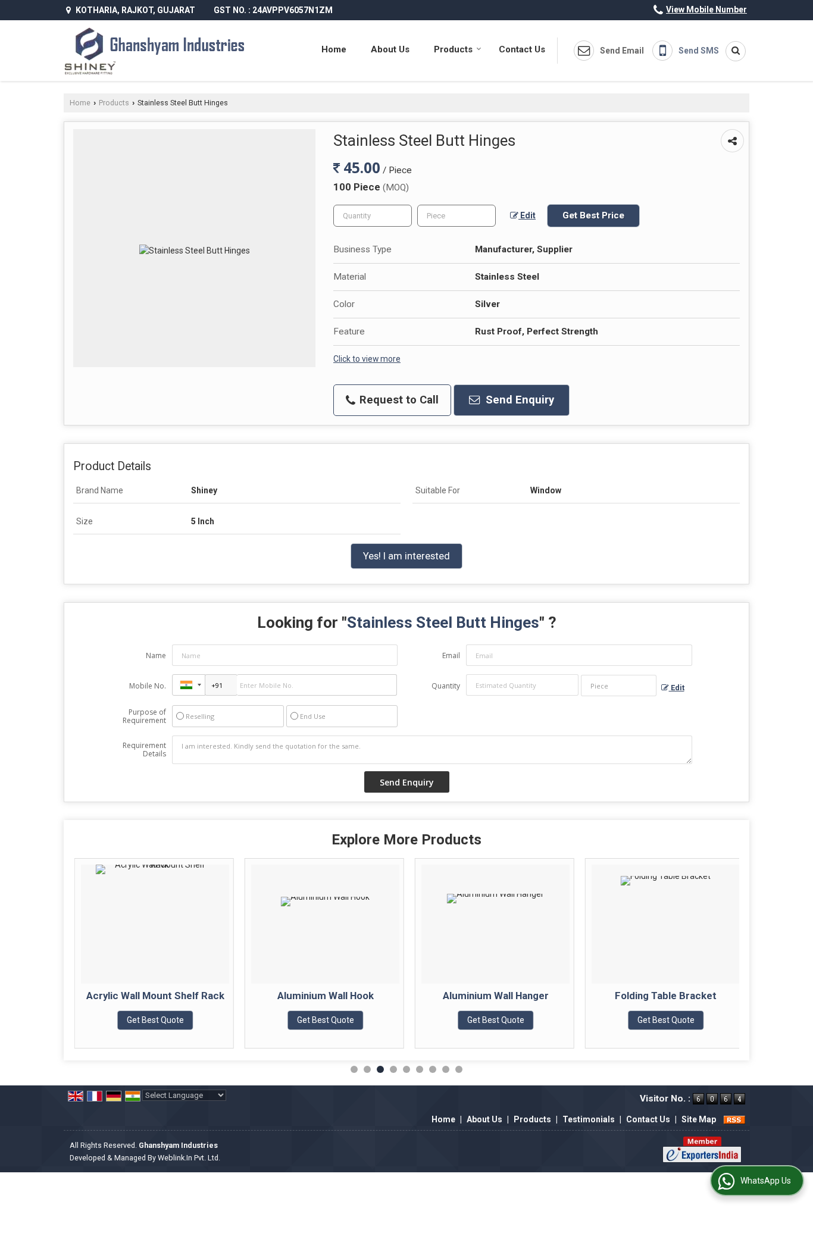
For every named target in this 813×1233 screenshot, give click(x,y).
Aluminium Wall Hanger (496, 996)
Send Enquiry (518, 399)
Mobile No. (147, 686)
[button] (706, 9)
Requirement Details (144, 749)
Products (453, 49)
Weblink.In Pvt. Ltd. (189, 1157)
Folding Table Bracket (666, 996)
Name (156, 655)
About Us (390, 49)
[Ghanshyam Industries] (154, 50)
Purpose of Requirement (144, 716)
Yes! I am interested (406, 556)
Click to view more (367, 359)
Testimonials (588, 1119)
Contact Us (522, 49)
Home (333, 49)
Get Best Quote (155, 1020)
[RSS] (734, 1119)
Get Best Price (593, 215)
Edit (527, 215)
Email (451, 655)
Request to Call (398, 399)
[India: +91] (188, 685)
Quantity (445, 686)
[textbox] (456, 216)
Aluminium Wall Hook (325, 996)
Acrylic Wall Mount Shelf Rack (155, 996)
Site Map (698, 1119)
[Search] (731, 51)
